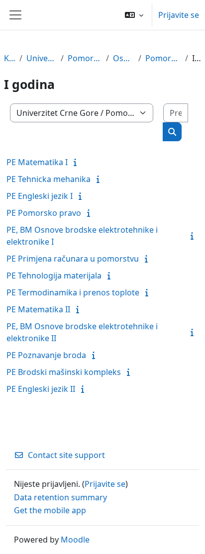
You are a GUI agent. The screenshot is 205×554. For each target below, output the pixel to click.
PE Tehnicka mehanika (48, 179)
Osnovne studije (123, 58)
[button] (134, 15)
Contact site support (66, 455)
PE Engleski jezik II (40, 388)
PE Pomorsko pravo (43, 212)
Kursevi (9, 58)
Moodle (75, 539)
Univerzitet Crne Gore (41, 58)
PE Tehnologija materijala (54, 275)
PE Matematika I (37, 162)
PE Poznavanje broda (46, 355)
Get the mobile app (50, 510)
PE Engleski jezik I (39, 195)
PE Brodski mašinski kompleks (63, 372)
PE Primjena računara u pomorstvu (72, 258)
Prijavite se (178, 14)
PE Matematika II (38, 309)
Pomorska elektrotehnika (163, 58)
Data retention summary (60, 497)
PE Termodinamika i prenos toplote (72, 292)
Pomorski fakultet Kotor (85, 58)
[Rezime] (77, 162)
